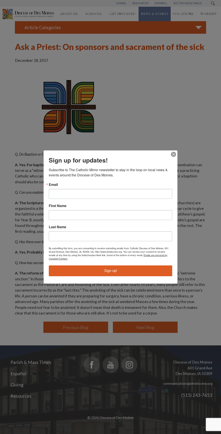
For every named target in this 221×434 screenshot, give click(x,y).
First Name (57, 205)
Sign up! (110, 271)
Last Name (57, 227)
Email (53, 184)
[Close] (173, 154)
